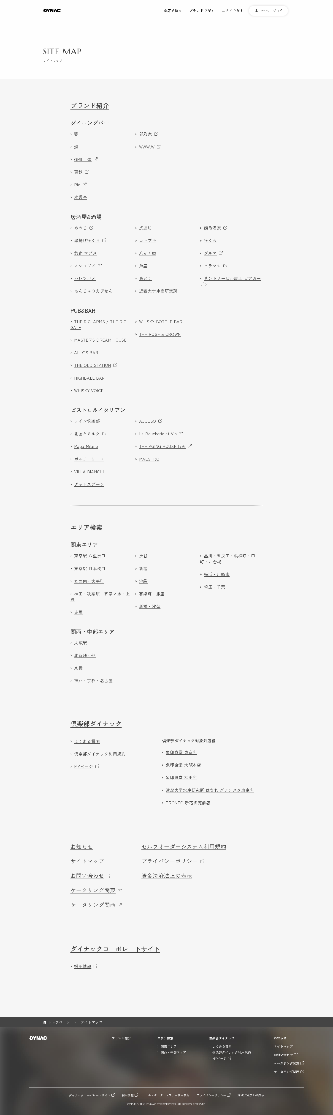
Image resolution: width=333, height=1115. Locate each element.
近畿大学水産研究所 (158, 291)
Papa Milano (86, 446)
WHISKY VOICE (89, 390)
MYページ (83, 766)
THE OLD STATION (92, 365)
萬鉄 (78, 172)
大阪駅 (80, 643)
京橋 (78, 668)
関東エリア (84, 544)
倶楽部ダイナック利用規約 (100, 754)
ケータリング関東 (93, 890)
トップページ (59, 1022)
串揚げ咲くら (87, 240)
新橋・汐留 (149, 606)
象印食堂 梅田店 (181, 777)
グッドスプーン (89, 484)
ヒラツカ (212, 265)
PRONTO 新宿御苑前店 (188, 802)
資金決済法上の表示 (166, 875)
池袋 (143, 581)
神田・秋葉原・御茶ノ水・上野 (100, 596)
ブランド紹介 (89, 105)
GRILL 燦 (83, 159)
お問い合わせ (87, 875)
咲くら (210, 240)
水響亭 (80, 197)
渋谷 (143, 556)
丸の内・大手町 (89, 581)
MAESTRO (149, 459)
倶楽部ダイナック (96, 723)
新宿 (143, 568)
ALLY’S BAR (86, 352)
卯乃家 (145, 134)
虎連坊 (145, 228)
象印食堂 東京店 (181, 752)
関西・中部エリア (92, 631)
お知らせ (81, 846)
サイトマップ (87, 861)
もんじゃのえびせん (93, 291)
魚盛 (143, 265)
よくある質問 (87, 741)
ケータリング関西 (93, 905)
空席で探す (173, 10)
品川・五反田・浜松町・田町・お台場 (227, 558)
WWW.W (147, 147)
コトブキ (147, 240)
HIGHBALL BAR (89, 378)
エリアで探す (232, 10)
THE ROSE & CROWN (160, 334)
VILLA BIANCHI (89, 471)
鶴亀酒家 (212, 228)
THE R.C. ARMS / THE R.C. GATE (99, 324)
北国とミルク (87, 433)
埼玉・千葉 (214, 587)
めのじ (80, 228)
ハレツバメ (85, 278)
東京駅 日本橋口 (90, 568)
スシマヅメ (85, 265)
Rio (77, 184)
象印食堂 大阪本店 (183, 765)
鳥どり (145, 278)
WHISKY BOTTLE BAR (161, 321)
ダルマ (210, 253)
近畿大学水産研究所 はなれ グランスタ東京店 (210, 790)
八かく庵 (147, 253)
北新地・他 (85, 655)
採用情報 (82, 966)
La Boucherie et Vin (158, 433)
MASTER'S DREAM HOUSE (100, 340)
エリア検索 (86, 527)
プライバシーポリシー (169, 861)
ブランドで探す (201, 10)
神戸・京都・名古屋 (93, 680)
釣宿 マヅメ (85, 253)
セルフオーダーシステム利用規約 (183, 846)
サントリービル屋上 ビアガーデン (230, 281)
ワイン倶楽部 (87, 421)
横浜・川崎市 (217, 574)
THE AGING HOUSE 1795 (162, 446)
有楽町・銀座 (152, 594)
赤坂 (78, 612)
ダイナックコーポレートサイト (115, 948)
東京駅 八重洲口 (90, 556)
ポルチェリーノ (89, 459)
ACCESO (147, 421)
